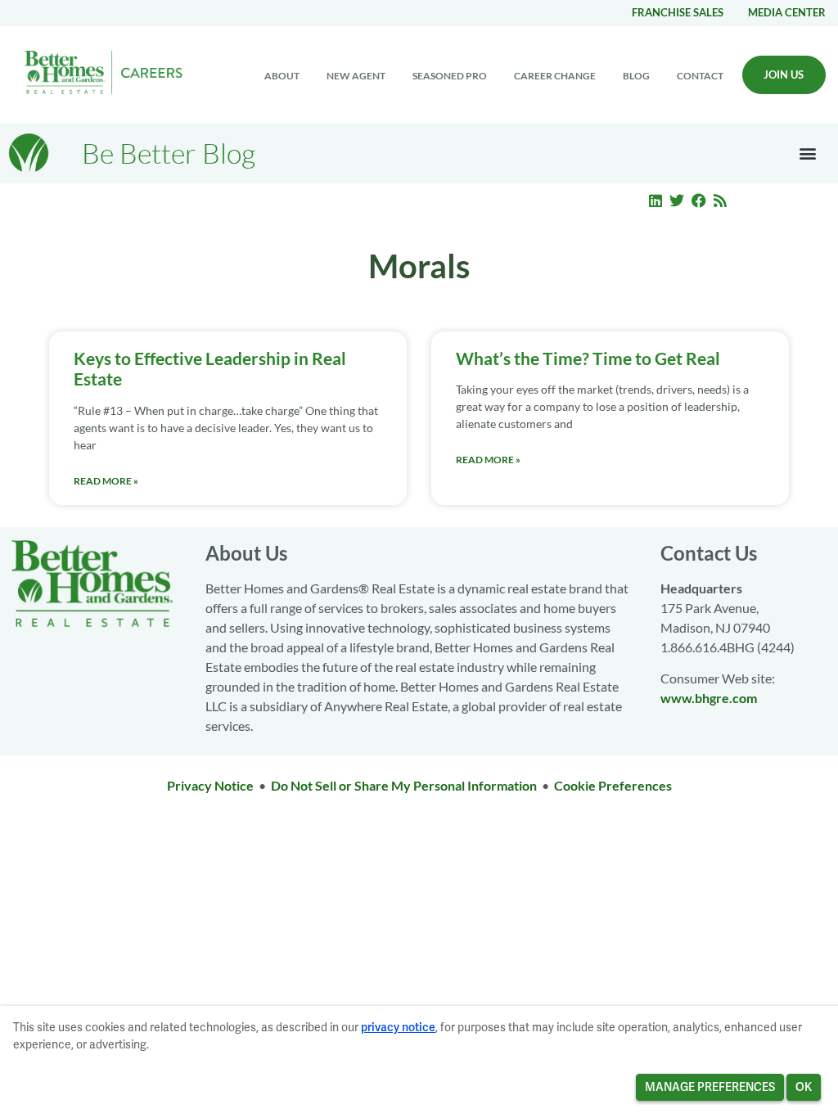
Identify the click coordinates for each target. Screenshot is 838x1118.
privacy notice (398, 1027)
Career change (555, 76)
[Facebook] (699, 201)
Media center (787, 12)
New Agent (356, 76)
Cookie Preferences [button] (613, 785)
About (282, 76)
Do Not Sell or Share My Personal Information (404, 785)
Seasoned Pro (449, 76)
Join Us (784, 74)
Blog (636, 76)
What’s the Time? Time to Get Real (588, 358)
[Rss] (721, 201)
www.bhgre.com (708, 698)
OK (803, 1087)
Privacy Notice (210, 785)
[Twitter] (677, 201)
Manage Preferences (710, 1087)
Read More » (106, 481)
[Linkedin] (656, 201)
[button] (808, 153)
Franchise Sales (677, 12)
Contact (700, 76)
